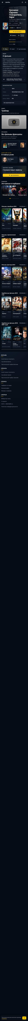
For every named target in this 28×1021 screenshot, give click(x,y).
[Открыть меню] (2, 2)
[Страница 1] (10, 198)
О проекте (4, 401)
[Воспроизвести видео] (14, 122)
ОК (24, 1018)
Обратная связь (6, 398)
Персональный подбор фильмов (9, 364)
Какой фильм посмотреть (7, 359)
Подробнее (4, 1018)
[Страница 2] (11, 198)
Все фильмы (22, 206)
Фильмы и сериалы (6, 391)
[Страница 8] (18, 198)
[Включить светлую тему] (22, 2)
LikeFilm (7, 2)
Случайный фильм (6, 361)
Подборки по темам (6, 385)
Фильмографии (5, 388)
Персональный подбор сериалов (9, 377)
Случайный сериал (6, 375)
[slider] (15, 42)
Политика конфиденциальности (9, 406)
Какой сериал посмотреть (8, 372)
